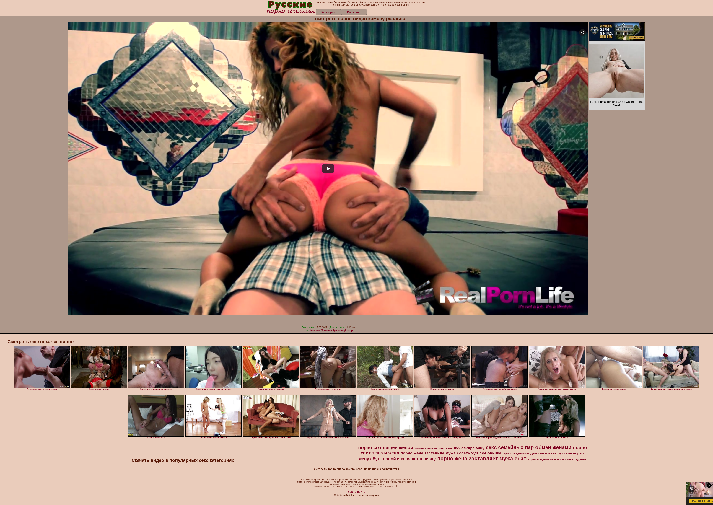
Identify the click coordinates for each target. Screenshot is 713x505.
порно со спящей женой (385, 447)
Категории (328, 12)
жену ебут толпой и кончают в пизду (397, 458)
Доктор (348, 330)
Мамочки (326, 330)
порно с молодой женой (516, 453)
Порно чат (354, 12)
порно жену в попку (469, 448)
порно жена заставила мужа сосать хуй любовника (451, 453)
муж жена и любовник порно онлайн (433, 448)
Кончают (315, 330)
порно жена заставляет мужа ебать (483, 458)
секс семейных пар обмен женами (529, 447)
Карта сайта (356, 491)
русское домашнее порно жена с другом (558, 459)
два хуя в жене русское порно (557, 453)
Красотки (338, 330)
